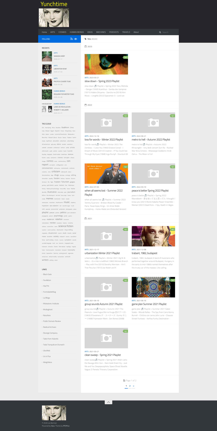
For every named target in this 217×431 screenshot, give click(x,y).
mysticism (45, 206)
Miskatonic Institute (51, 303)
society (56, 236)
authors (55, 151)
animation (49, 148)
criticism (56, 171)
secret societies (51, 230)
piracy (74, 209)
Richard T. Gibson (52, 137)
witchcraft (67, 257)
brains (44, 157)
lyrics (73, 195)
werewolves (61, 257)
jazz (65, 192)
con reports (52, 165)
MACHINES (101, 32)
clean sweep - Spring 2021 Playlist (103, 355)
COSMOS (62, 32)
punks (65, 216)
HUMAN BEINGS (77, 32)
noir (60, 206)
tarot (53, 243)
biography (49, 154)
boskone (70, 154)
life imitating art (51, 195)
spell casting (49, 240)
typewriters (49, 253)
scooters (44, 230)
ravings (44, 219)
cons (65, 165)
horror (68, 189)
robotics (65, 223)
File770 (46, 285)
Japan (47, 134)
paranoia (48, 209)
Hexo (53, 425)
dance (69, 172)
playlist (45, 212)
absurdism (56, 141)
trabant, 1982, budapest (144, 253)
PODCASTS (114, 32)
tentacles (50, 247)
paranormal (54, 209)
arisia (67, 147)
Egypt (52, 131)
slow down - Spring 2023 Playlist (102, 81)
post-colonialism (71, 213)
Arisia (53, 128)
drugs (56, 175)
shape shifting (68, 230)
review (53, 222)
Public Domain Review (52, 321)
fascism (73, 178)
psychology (58, 215)
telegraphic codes (69, 243)
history (44, 189)
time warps (62, 247)
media (43, 199)
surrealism (68, 240)
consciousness (47, 168)
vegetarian (70, 253)
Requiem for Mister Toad (64, 94)
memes (49, 198)
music (67, 202)
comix (55, 161)
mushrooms (59, 202)
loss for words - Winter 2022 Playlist (104, 139)
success (61, 240)
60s (43, 128)
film (49, 182)
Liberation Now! (60, 68)
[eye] (75, 39)
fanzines (68, 178)
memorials (57, 199)
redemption (45, 223)
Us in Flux (47, 356)
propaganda (45, 216)
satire (55, 226)
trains (43, 250)
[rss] (71, 39)
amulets (64, 144)
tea (57, 243)
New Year (44, 137)
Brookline (58, 128)
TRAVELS (126, 32)
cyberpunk (64, 172)
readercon (50, 219)
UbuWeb (46, 350)
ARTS (52, 32)
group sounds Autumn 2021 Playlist (103, 304)
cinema (60, 157)
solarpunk (62, 236)
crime (49, 172)
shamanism (60, 230)
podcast (51, 212)
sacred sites (50, 226)
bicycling (44, 154)
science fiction (65, 226)
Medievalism (71, 134)
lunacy (69, 195)
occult (72, 206)
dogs (52, 175)
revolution (59, 223)
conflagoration (59, 165)
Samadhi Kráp (59, 56)
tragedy (74, 247)
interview (60, 192)
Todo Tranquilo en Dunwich (53, 344)
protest (51, 216)
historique (71, 185)
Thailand (69, 137)
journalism (71, 192)
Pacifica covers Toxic (62, 81)
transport (64, 250)
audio (50, 151)
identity (44, 192)
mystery (73, 202)
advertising (70, 141)
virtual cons (45, 257)
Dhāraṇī (47, 131)
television (44, 247)
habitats (61, 185)
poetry (57, 212)
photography (69, 209)
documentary (46, 175)
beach (64, 151)
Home (44, 32)
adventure (63, 141)
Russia (60, 137)
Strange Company (50, 332)
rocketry (70, 223)
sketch (60, 233)
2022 (90, 104)
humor (73, 188)
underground (63, 253)
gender (56, 185)
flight (52, 182)
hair (66, 185)
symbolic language (46, 243)
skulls (64, 233)
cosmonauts (64, 168)
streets (56, 240)
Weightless (47, 362)
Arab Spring (48, 128)
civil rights (66, 158)
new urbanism (54, 206)
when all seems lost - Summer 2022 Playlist (104, 192)
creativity (44, 172)
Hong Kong (68, 131)
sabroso (44, 226)
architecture (56, 148)
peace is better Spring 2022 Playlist (150, 190)
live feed (58, 195)
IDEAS (90, 32)
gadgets (72, 182)
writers (45, 259)
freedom (57, 181)
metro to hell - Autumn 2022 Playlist (151, 139)
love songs (64, 195)
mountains (52, 202)
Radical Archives (49, 327)
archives (63, 148)
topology (68, 247)
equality (51, 178)
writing (51, 260)
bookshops (64, 154)
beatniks (69, 151)
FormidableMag (49, 291)
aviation (60, 151)
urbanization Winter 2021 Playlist (102, 253)
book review (56, 154)
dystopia (62, 175)
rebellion (59, 219)
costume (71, 168)
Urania (43, 141)
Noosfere (47, 315)
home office (63, 189)
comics (50, 161)
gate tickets (50, 185)
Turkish (74, 137)
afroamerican (46, 144)
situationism (52, 233)
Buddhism (65, 127)
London (52, 134)
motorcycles (45, 202)
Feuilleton (47, 280)
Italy (43, 134)
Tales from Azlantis (50, 338)
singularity (44, 233)
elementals (45, 178)
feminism (44, 182)
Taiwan (64, 137)
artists (72, 147)
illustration (52, 191)
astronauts (45, 151)
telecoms (61, 243)
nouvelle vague (66, 206)
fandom (57, 178)
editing (73, 175)
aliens (59, 144)
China (72, 127)
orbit (43, 209)
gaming (44, 185)
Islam (73, 131)
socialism (49, 236)
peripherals (62, 209)
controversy (57, 168)
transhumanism (50, 250)
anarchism (69, 144)
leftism (44, 195)
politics (63, 212)
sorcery (67, 236)
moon (63, 199)
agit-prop (53, 144)
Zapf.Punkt (49, 141)
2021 (90, 218)
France (62, 131)
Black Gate (47, 274)
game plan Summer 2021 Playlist (149, 304)
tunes (43, 253)
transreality (71, 250)
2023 (90, 46)
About (136, 32)
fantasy (63, 178)
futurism (65, 181)
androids (44, 148)
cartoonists (54, 158)
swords (74, 240)
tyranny (55, 253)
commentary (62, 161)
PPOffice (66, 425)
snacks (69, 233)
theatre (56, 247)
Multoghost (47, 309)
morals (67, 199)
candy (48, 158)
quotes (70, 216)
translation (58, 250)
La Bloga (46, 297)
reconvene (66, 219)
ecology (67, 175)
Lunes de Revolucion (61, 134)
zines (56, 260)
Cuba (43, 131)
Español (57, 131)
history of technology (53, 189)
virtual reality (53, 257)
